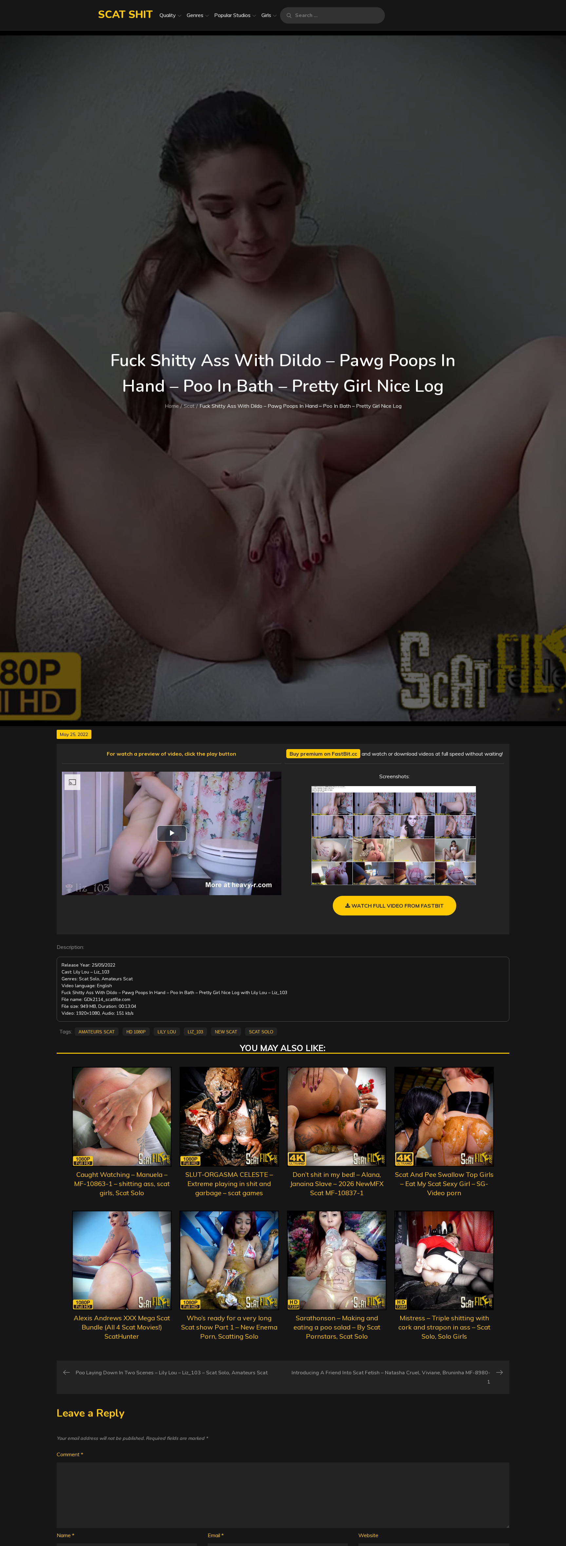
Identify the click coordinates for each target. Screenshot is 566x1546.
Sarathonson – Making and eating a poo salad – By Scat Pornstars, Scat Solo (336, 1327)
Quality (168, 15)
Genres (195, 15)
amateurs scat (97, 1031)
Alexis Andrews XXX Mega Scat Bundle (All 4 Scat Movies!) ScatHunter (122, 1327)
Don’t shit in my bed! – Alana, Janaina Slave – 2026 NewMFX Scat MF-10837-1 (337, 1183)
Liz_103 (195, 1031)
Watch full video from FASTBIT (397, 905)
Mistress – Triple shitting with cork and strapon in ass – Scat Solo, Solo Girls (444, 1327)
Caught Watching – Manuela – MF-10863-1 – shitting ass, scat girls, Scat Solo (122, 1183)
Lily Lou (167, 1031)
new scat (226, 1031)
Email (216, 1535)
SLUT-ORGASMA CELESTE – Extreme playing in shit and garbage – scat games (229, 1183)
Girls (266, 15)
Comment (70, 1454)
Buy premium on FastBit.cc (323, 753)
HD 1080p (136, 1031)
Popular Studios (232, 15)
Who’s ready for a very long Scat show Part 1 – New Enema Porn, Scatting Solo (229, 1327)
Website (368, 1535)
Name (65, 1535)
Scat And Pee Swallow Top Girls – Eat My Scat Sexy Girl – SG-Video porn (444, 1183)
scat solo (261, 1031)
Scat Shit (125, 15)
